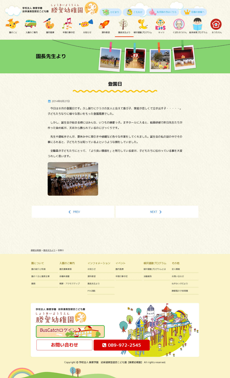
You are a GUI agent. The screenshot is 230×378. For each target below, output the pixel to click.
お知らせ (87, 32)
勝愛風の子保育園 (180, 290)
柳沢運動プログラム (143, 32)
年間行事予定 (69, 32)
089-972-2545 (124, 345)
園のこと (13, 32)
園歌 (33, 283)
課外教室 (106, 32)
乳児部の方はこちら (166, 11)
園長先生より (124, 32)
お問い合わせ (178, 276)
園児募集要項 (65, 269)
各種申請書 (64, 276)
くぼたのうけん (180, 32)
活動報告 (148, 276)
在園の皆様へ (197, 11)
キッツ (161, 32)
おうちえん (217, 32)
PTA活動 (91, 290)
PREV (76, 212)
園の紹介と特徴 (38, 269)
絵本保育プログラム (198, 32)
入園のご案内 (32, 32)
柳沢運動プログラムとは (155, 269)
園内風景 (50, 32)
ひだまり (114, 12)
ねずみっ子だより (180, 283)
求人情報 (176, 269)
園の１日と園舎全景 (40, 276)
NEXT (153, 212)
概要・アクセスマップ (69, 283)
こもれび (138, 12)
